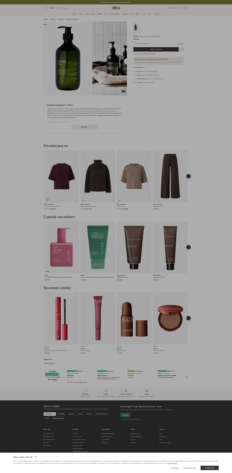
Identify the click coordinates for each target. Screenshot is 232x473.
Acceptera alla (209, 468)
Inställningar (175, 468)
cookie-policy (172, 463)
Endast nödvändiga (189, 468)
